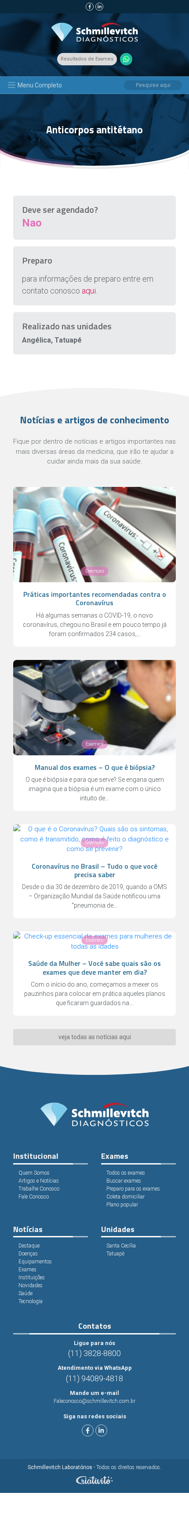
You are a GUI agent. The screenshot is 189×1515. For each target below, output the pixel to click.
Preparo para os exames (133, 1189)
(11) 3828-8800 (94, 1353)
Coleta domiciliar (125, 1197)
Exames (27, 1269)
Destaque (29, 1246)
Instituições (31, 1277)
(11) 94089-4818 (94, 1378)
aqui (89, 290)
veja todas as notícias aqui (94, 1036)
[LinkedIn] (99, 7)
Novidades (30, 1285)
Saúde (25, 1293)
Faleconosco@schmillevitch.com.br (94, 1401)
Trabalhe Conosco (38, 1189)
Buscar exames (123, 1181)
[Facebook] (90, 7)
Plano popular (122, 1205)
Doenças (28, 1254)
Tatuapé (115, 1254)
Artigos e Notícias (38, 1181)
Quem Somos (34, 1173)
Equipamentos (35, 1262)
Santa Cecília (121, 1246)
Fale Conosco (33, 1197)
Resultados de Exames (87, 59)
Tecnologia (30, 1301)
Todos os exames (125, 1173)
